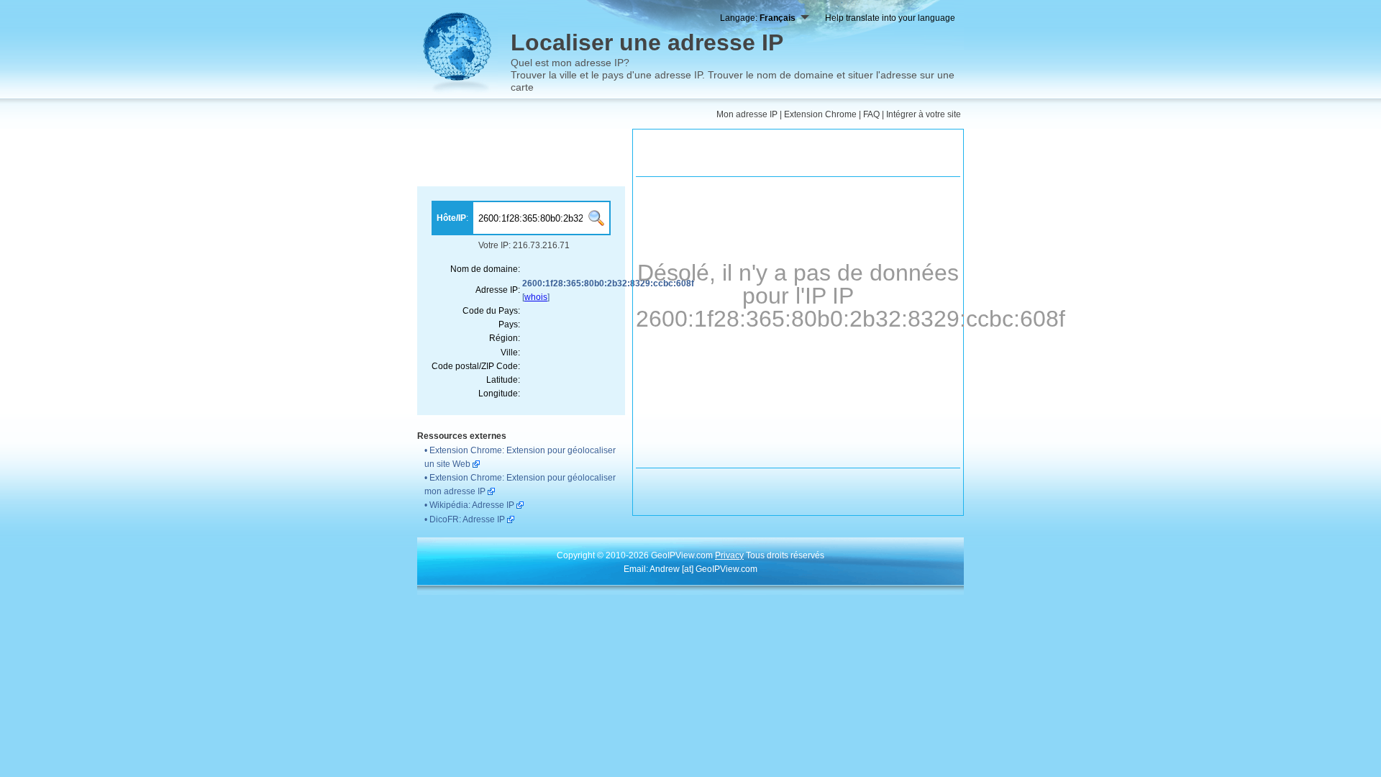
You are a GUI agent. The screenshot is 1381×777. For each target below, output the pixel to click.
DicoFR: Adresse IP (467, 519)
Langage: (758, 18)
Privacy (729, 555)
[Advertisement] (521, 157)
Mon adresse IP (747, 114)
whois (535, 297)
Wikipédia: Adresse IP (471, 505)
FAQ (871, 114)
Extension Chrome (820, 114)
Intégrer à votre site (923, 114)
